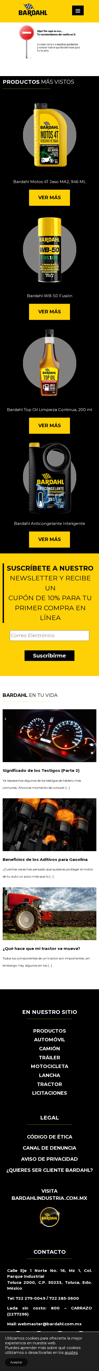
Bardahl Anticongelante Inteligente (49, 523)
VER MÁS (49, 197)
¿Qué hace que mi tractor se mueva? (41, 948)
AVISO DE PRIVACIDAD (49, 1159)
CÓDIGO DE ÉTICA (49, 1137)
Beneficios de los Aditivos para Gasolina (45, 859)
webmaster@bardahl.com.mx (49, 1323)
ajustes (71, 1352)
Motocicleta (49, 1066)
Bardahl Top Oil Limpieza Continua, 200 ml (49, 409)
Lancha (49, 1075)
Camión (49, 1049)
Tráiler (49, 1058)
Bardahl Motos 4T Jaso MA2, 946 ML (49, 181)
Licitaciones (49, 1093)
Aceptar (16, 1362)
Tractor (49, 1084)
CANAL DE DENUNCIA (49, 1148)
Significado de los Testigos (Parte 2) (41, 770)
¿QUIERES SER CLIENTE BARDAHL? (49, 1170)
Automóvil (49, 1040)
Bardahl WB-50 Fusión (49, 295)
